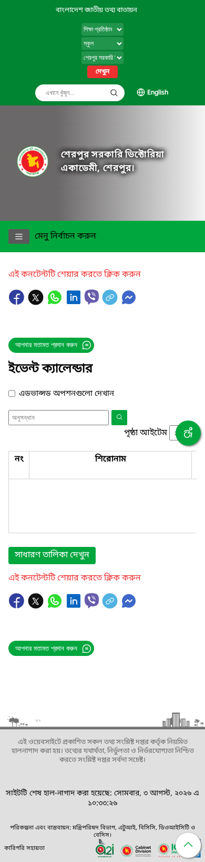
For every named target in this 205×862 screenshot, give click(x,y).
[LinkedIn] (74, 302)
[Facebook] (17, 302)
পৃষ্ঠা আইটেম (145, 433)
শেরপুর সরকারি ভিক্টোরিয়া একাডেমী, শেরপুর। (113, 162)
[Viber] (91, 297)
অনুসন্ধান (114, 92)
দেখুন (102, 72)
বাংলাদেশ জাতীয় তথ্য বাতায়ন (96, 10)
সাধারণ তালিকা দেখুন (52, 555)
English (157, 93)
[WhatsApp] (55, 302)
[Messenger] (128, 302)
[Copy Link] (110, 302)
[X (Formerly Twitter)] (36, 302)
